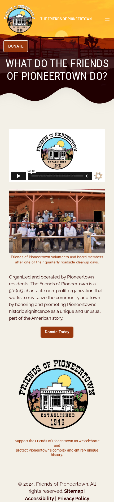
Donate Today (57, 332)
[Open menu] (107, 19)
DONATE (15, 46)
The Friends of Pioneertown (66, 19)
